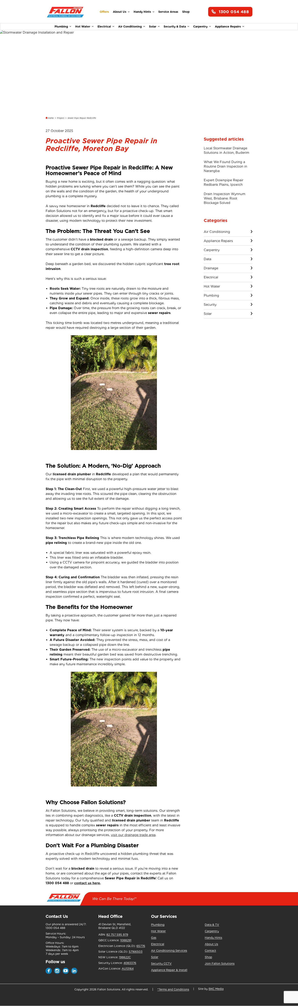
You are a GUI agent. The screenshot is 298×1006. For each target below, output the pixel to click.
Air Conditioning (130, 26)
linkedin (74, 971)
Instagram (57, 971)
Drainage (211, 268)
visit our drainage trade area (133, 835)
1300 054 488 (234, 11)
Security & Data (175, 26)
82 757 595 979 (117, 934)
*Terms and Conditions (173, 989)
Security (210, 305)
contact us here (87, 883)
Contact (210, 950)
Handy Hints (142, 11)
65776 (140, 946)
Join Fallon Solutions (220, 963)
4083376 (129, 963)
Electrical (104, 26)
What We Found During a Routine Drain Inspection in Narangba (225, 166)
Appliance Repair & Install (169, 970)
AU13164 (128, 968)
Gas (153, 937)
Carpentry (200, 26)
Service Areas (168, 11)
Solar (152, 26)
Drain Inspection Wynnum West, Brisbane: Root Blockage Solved (224, 198)
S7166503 (136, 951)
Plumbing (61, 26)
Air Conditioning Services (169, 950)
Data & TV (212, 924)
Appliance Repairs (228, 26)
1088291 (125, 940)
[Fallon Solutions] (65, 12)
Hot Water (82, 26)
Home (51, 118)
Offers (104, 11)
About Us (119, 11)
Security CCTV (161, 963)
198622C (125, 957)
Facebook (49, 971)
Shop (186, 11)
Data (207, 259)
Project (60, 118)
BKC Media (216, 988)
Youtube (66, 971)
